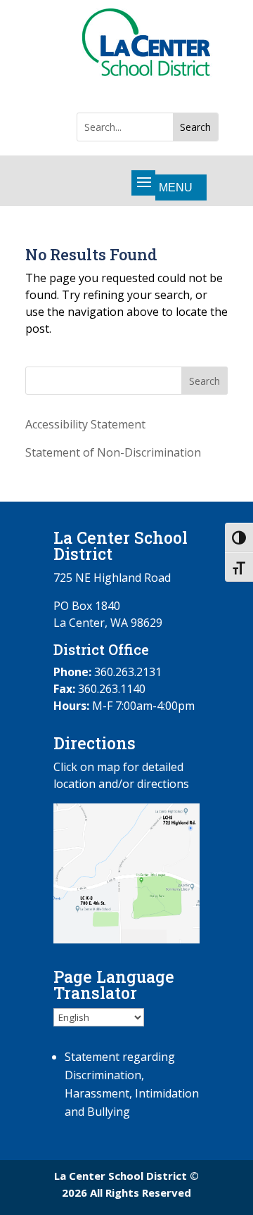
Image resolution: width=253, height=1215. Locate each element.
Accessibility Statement (85, 424)
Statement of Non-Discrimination (113, 452)
